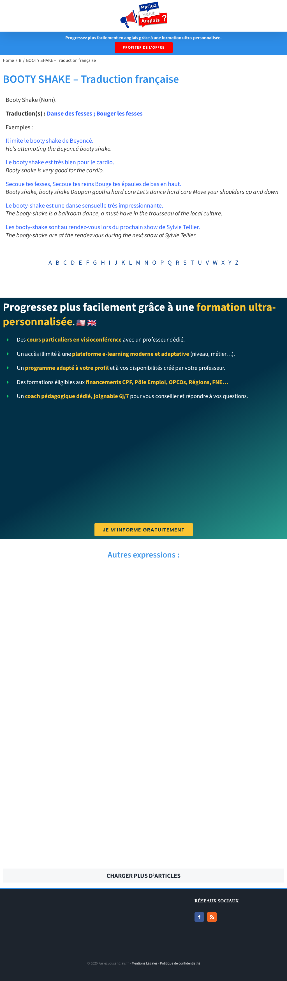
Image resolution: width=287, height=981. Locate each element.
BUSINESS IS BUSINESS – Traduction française (71, 854)
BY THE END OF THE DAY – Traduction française (71, 608)
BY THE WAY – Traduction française (70, 578)
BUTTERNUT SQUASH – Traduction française (216, 762)
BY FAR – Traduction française (216, 670)
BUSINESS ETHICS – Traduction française (216, 854)
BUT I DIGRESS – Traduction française (71, 824)
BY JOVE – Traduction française (216, 639)
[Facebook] (199, 917)
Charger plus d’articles (143, 875)
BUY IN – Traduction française (216, 731)
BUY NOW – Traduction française (71, 731)
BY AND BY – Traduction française (216, 701)
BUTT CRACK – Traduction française (216, 793)
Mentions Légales (144, 963)
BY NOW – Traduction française (71, 639)
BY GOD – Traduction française (70, 670)
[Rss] (212, 917)
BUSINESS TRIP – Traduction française (216, 824)
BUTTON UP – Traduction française (71, 762)
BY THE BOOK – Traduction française (216, 608)
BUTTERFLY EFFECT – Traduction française (70, 793)
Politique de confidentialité (180, 963)
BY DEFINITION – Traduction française (71, 701)
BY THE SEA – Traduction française (216, 578)
